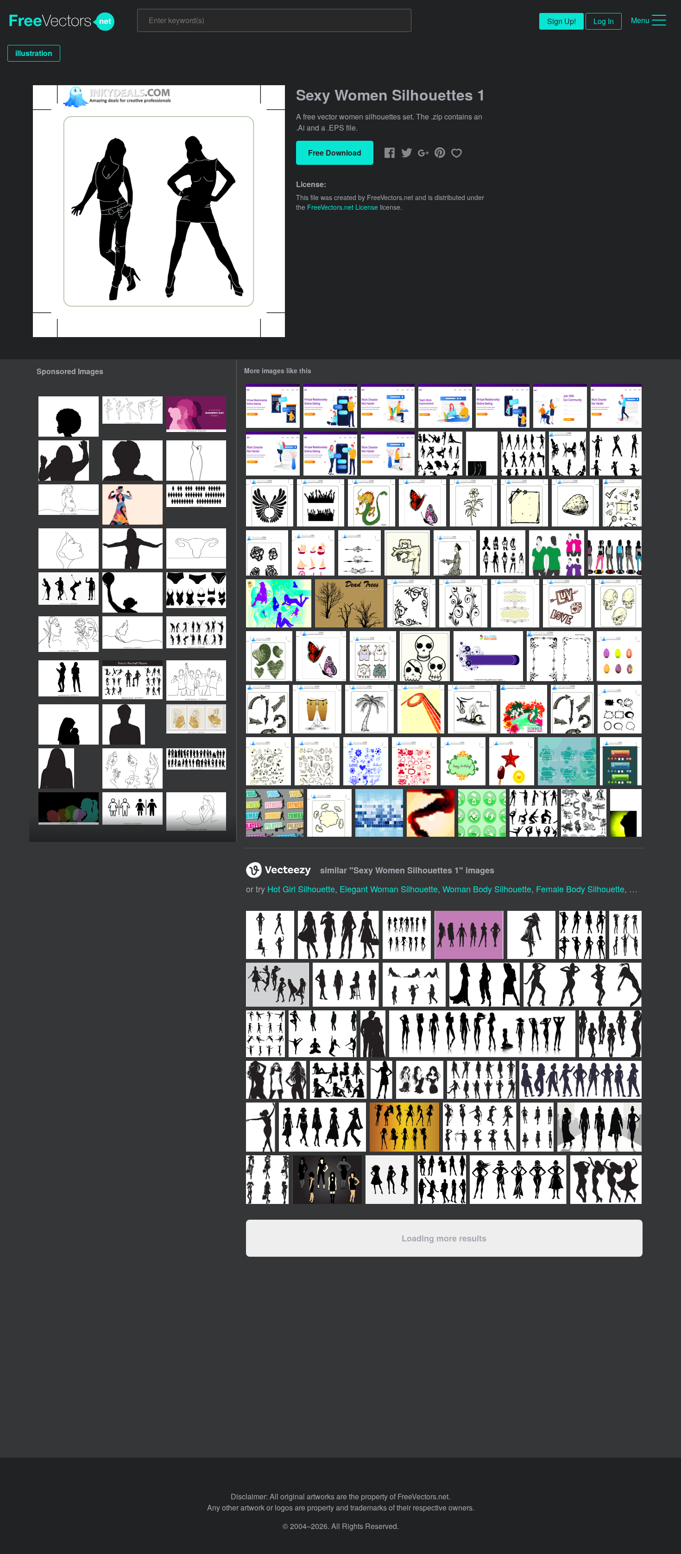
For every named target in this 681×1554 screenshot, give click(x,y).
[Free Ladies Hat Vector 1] (567, 761)
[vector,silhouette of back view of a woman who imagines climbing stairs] (68, 460)
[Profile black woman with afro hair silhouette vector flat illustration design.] (68, 416)
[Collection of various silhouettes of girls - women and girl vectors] (469, 935)
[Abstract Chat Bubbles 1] (620, 709)
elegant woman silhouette (389, 889)
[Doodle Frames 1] (515, 603)
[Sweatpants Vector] (615, 553)
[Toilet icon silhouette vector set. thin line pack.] (132, 812)
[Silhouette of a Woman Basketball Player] (132, 592)
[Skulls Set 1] (618, 603)
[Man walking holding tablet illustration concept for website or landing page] (616, 406)
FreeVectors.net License (342, 207)
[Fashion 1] (524, 502)
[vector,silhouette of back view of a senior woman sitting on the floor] (132, 460)
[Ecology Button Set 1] (482, 813)
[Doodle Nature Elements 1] (414, 761)
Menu (640, 20)
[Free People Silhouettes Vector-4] (523, 454)
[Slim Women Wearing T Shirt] (556, 553)
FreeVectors (62, 21)
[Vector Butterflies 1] (321, 656)
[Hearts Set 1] (269, 656)
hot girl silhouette (301, 889)
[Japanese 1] (455, 553)
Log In (603, 21)
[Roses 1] (267, 553)
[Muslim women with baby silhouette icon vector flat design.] (68, 724)
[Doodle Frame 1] (463, 761)
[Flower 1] (473, 502)
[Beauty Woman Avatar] (626, 813)
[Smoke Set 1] (430, 813)
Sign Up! (561, 21)
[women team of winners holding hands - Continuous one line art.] (196, 680)
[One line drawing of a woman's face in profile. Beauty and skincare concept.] (68, 548)
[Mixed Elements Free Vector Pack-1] (583, 813)
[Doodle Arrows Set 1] (572, 709)
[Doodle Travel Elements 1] (317, 761)
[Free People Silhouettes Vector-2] (533, 813)
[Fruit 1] (575, 502)
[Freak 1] (407, 553)
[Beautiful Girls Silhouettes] (278, 603)
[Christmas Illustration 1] (472, 709)
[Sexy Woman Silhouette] (482, 454)
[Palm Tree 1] (369, 709)
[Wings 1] (269, 502)
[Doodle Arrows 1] (267, 709)
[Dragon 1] (371, 502)
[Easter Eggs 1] (619, 656)
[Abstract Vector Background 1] (379, 813)
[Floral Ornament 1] (463, 603)
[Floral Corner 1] (411, 603)
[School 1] (622, 502)
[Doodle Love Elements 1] (365, 761)
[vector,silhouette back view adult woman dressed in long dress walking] (132, 724)
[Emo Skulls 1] (425, 656)
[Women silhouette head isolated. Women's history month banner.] (68, 812)
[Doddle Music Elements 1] (268, 761)
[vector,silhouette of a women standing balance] (132, 548)
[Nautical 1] (313, 553)
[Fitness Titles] (274, 813)
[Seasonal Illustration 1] (523, 709)
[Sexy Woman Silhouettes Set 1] (567, 454)
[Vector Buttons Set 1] (621, 761)
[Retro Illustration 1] (420, 709)
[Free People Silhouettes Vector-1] (440, 454)
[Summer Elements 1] (511, 761)
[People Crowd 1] (320, 502)
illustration (33, 53)
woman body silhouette (486, 889)
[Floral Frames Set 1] (560, 656)
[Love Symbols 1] (567, 603)
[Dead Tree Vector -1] (349, 603)
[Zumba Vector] (616, 454)
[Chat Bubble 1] (329, 813)
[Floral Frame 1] (488, 656)
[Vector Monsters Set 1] (373, 656)
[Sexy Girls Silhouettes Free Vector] (502, 553)
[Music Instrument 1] (317, 709)
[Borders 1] (359, 553)
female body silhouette (580, 889)
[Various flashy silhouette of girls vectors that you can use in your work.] (414, 985)
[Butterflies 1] (422, 502)
